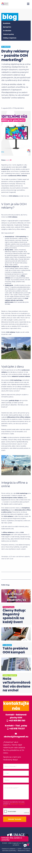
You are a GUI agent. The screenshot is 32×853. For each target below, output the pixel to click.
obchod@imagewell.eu (16, 736)
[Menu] (28, 4)
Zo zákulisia (7, 31)
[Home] (4, 4)
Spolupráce (7, 27)
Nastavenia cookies (24, 850)
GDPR (19, 849)
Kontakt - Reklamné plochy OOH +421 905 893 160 (16, 717)
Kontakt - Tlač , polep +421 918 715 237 (16, 727)
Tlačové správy (8, 34)
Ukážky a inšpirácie (9, 38)
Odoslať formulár (14, 819)
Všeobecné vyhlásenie (9, 849)
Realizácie (6, 23)
